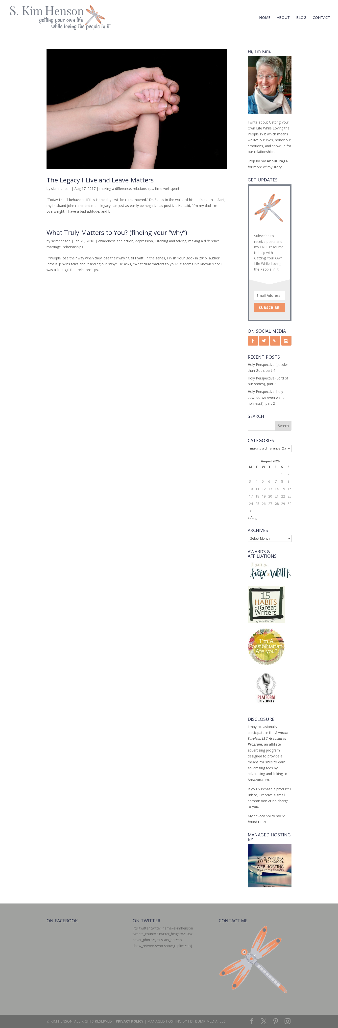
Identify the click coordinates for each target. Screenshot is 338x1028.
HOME (264, 18)
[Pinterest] (276, 1021)
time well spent (167, 188)
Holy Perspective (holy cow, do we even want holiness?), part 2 (266, 397)
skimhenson (61, 188)
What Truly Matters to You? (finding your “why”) (117, 232)
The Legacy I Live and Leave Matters (100, 180)
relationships (143, 188)
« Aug (252, 517)
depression (144, 241)
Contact (321, 18)
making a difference (115, 188)
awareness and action (115, 241)
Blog (301, 18)
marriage (54, 247)
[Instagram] (287, 1021)
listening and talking (170, 241)
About (283, 18)
